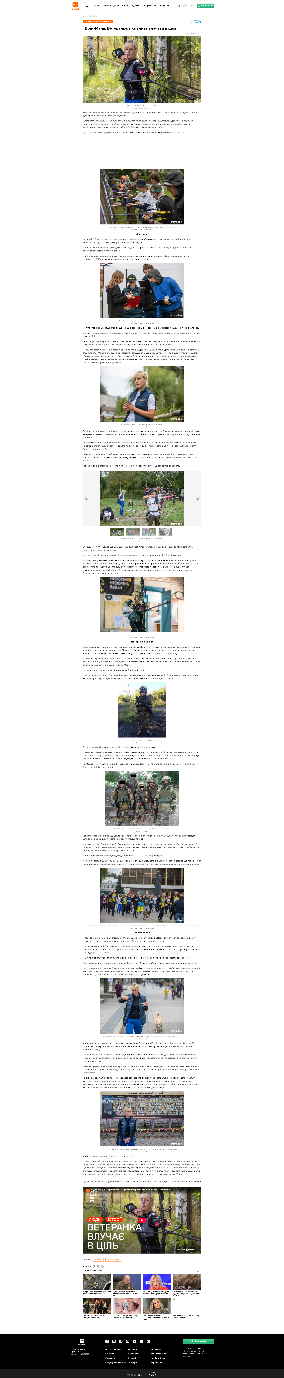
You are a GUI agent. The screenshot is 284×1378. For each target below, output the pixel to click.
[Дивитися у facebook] (107, 1341)
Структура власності (115, 1363)
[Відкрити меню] (87, 6)
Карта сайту (157, 1363)
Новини (97, 6)
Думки (116, 6)
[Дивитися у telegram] (120, 1341)
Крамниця (156, 1349)
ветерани (98, 1260)
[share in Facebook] (94, 1266)
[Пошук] (179, 6)
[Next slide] (198, 499)
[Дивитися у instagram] (114, 1341)
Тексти (107, 6)
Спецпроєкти (149, 6)
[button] (117, 532)
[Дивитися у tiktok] (141, 1341)
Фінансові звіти (158, 1354)
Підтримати (207, 6)
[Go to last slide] (86, 499)
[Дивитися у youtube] (127, 1341)
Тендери (132, 1363)
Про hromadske (113, 1349)
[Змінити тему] (185, 5)
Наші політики (158, 1358)
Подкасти (135, 6)
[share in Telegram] (102, 1266)
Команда (109, 1354)
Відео (125, 6)
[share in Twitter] (98, 1266)
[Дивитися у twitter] (134, 1341)
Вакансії (132, 1358)
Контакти (110, 1358)
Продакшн (164, 6)
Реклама (132, 1349)
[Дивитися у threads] (148, 1341)
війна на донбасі (113, 1260)
